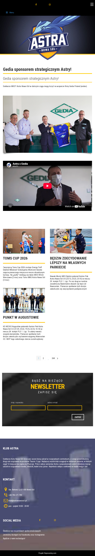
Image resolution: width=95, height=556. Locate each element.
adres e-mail (52, 402)
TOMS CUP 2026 (15, 258)
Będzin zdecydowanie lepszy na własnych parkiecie (68, 262)
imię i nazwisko (17, 402)
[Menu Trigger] (92, 4)
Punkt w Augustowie (21, 317)
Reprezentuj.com (50, 553)
